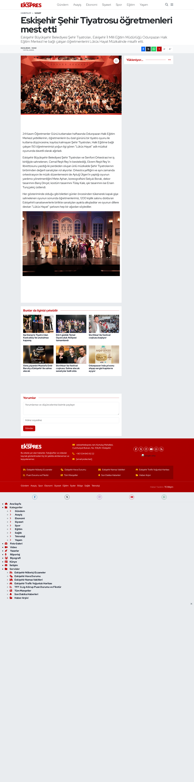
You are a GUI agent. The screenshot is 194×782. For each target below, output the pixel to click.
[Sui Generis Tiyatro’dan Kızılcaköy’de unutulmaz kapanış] (38, 323)
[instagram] (99, 497)
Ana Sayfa (15, 503)
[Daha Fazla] (159, 49)
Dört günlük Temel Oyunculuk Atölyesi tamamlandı (66, 337)
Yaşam (144, 5)
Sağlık (87, 485)
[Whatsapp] (156, 449)
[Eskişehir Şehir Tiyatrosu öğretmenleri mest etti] (71, 85)
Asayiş (77, 5)
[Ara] (166, 5)
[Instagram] (146, 449)
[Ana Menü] (172, 5)
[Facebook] (135, 449)
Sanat (38, 13)
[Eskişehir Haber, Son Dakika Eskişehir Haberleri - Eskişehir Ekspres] (31, 4)
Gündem (62, 5)
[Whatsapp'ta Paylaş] (153, 49)
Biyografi (15, 558)
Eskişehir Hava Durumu (75, 469)
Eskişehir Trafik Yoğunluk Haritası (154, 469)
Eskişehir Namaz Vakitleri (113, 469)
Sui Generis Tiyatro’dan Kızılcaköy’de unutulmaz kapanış (36, 337)
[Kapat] (192, 604)
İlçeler (73, 485)
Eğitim (131, 5)
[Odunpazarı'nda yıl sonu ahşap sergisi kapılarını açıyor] (104, 354)
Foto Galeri (16, 543)
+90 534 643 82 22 (85, 453)
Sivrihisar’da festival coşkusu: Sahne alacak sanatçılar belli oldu (68, 368)
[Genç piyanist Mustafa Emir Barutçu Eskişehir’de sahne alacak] (38, 354)
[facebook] (34, 497)
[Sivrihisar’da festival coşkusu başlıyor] (104, 323)
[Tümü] (169, 59)
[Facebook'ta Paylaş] (143, 49)
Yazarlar (14, 550)
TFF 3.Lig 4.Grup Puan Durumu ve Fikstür (37, 587)
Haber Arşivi (145, 475)
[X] (141, 449)
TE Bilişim (168, 487)
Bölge (80, 485)
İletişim (14, 565)
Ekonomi (91, 5)
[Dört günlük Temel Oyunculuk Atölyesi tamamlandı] (71, 323)
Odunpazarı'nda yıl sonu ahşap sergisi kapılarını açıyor (101, 368)
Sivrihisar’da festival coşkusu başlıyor (99, 336)
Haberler (26, 13)
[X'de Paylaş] (148, 49)
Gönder (29, 428)
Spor (119, 5)
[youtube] (131, 497)
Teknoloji (96, 485)
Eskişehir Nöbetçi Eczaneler (39, 469)
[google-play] (148, 455)
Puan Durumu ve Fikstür (37, 475)
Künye (13, 561)
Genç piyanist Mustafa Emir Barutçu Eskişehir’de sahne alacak (38, 368)
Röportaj (15, 554)
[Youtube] (151, 449)
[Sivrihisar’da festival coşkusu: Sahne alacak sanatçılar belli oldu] (71, 354)
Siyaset (106, 5)
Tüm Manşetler (71, 475)
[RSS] (161, 449)
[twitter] (67, 497)
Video (13, 547)
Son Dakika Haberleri (111, 475)
